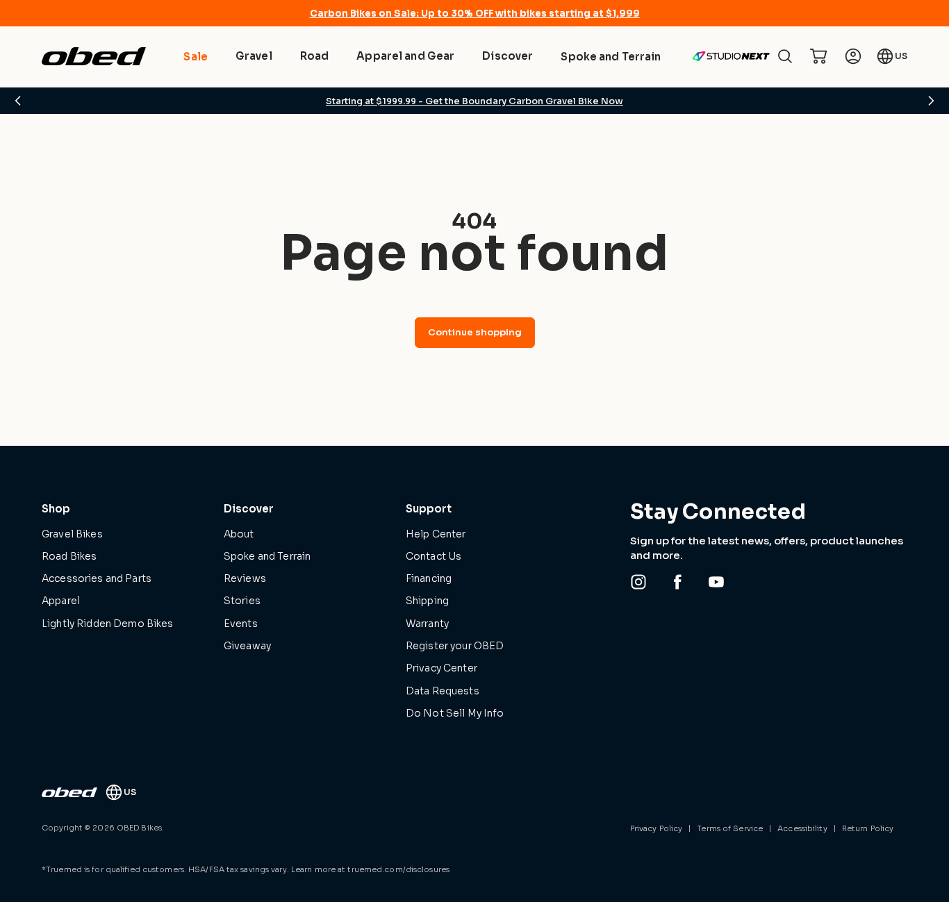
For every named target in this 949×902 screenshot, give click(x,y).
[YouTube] (716, 582)
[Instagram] (638, 582)
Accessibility (802, 828)
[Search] (785, 56)
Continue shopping (475, 332)
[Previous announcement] (18, 100)
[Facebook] (677, 582)
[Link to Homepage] (69, 792)
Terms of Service (730, 828)
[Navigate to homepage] (94, 56)
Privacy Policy (656, 828)
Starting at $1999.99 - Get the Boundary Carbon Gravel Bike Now (474, 101)
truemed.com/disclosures (398, 869)
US (901, 56)
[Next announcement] (930, 100)
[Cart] (818, 56)
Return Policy (867, 828)
